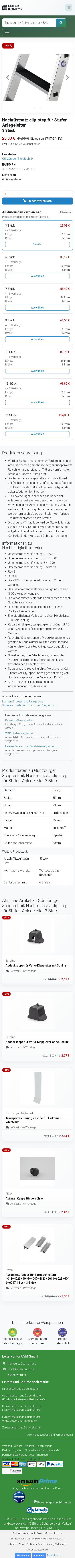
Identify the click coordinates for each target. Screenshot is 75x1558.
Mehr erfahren (53, 1555)
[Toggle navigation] (7, 32)
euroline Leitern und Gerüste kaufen (22, 1395)
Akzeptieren (23, 1555)
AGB (32, 1454)
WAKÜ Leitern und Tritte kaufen (19, 1420)
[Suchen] (61, 23)
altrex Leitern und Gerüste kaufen (20, 1388)
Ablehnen (39, 1555)
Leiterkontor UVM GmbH (26, 1459)
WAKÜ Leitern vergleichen (19, 733)
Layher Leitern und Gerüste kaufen (21, 1410)
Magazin (30, 1445)
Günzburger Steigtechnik (17, 158)
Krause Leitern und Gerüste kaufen (21, 1406)
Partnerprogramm (12, 1450)
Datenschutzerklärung (14, 1454)
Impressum (43, 1454)
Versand (7, 1445)
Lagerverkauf (44, 1445)
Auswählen (37, 276)
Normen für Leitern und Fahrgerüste (22, 701)
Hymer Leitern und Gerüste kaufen (21, 1416)
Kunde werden (17, 1375)
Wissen (18, 1445)
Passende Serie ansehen (19, 720)
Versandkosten (64, 1434)
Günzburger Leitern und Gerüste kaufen (24, 1399)
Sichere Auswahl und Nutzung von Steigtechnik (29, 705)
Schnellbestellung (35, 1450)
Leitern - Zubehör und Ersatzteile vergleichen (30, 746)
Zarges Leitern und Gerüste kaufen (21, 1427)
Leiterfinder (54, 1450)
